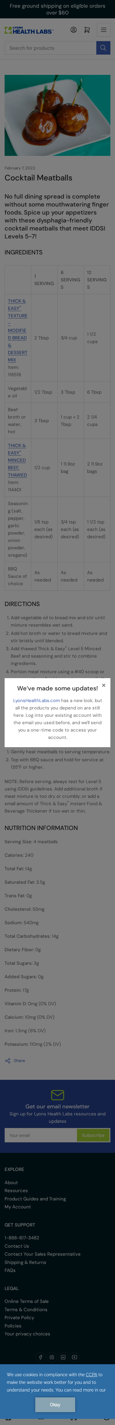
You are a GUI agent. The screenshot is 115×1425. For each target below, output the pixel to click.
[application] (57, 1391)
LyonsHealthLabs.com (37, 700)
